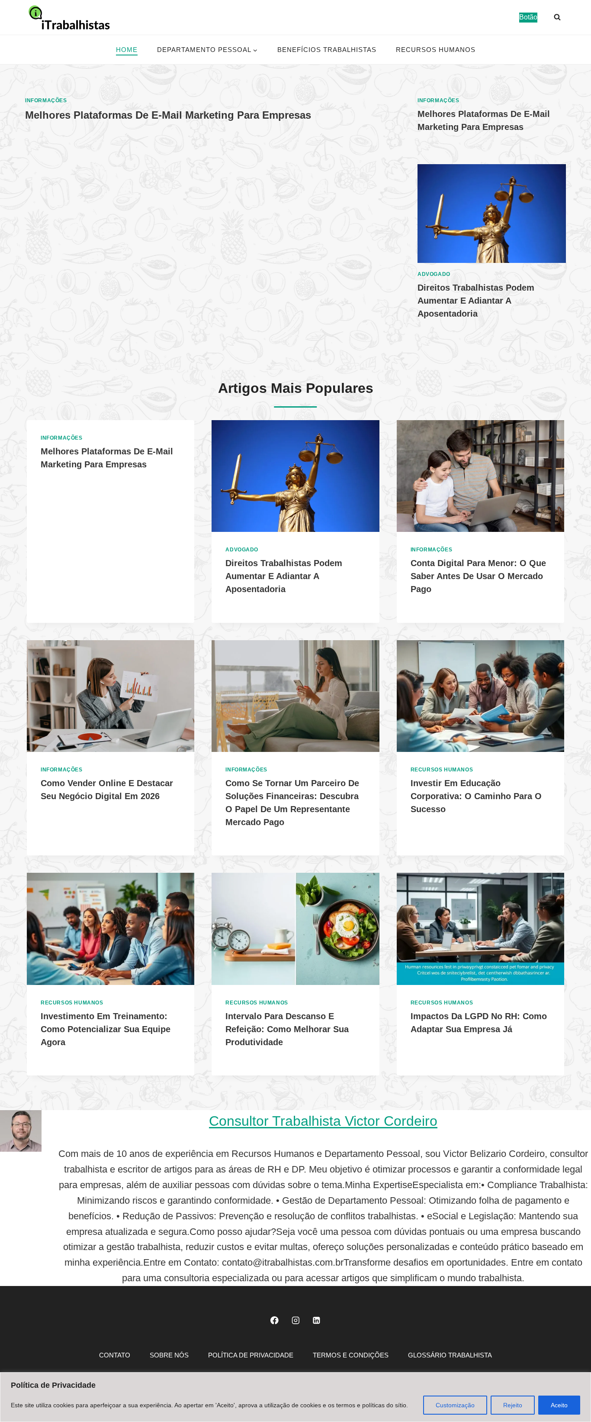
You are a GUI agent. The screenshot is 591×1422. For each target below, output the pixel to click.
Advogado (434, 274)
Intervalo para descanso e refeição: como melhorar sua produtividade (287, 1029)
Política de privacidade (250, 1355)
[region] (295, 1397)
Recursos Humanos (435, 49)
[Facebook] (275, 1320)
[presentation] (492, 213)
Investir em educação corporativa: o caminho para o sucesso (476, 796)
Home (127, 49)
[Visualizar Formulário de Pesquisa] (557, 17)
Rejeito (512, 1405)
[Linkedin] (316, 1320)
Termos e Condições (351, 1355)
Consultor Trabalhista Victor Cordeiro (323, 1121)
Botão (528, 17)
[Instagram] (295, 1320)
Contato (114, 1355)
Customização (455, 1405)
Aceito (559, 1405)
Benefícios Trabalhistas (326, 49)
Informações (46, 100)
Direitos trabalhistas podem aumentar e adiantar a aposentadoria (476, 300)
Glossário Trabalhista (450, 1355)
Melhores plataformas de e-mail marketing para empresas (168, 115)
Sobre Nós (169, 1355)
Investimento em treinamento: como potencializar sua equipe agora (105, 1029)
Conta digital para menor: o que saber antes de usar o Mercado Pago (478, 576)
